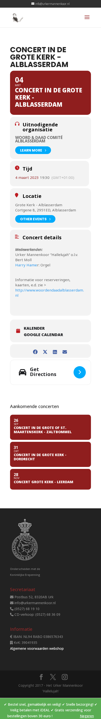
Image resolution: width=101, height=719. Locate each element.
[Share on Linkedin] (54, 351)
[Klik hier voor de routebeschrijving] (80, 372)
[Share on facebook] (35, 351)
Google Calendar (43, 334)
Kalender (34, 328)
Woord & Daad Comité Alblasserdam (39, 139)
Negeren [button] (87, 716)
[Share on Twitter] (45, 351)
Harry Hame (26, 264)
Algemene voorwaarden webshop (37, 648)
